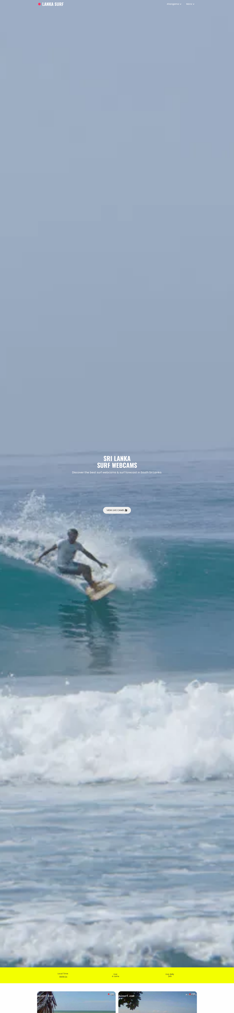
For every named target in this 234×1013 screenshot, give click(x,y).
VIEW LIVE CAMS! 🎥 (117, 510)
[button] (174, 4)
